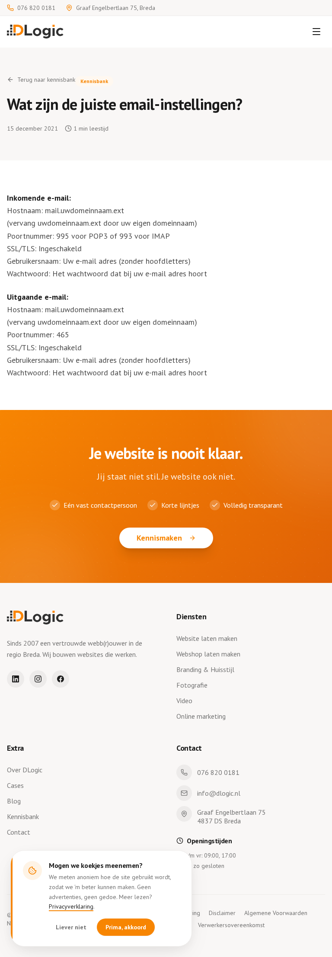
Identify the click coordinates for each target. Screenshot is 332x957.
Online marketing (201, 716)
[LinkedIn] (15, 679)
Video (184, 700)
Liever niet (71, 927)
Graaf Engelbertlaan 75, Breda (115, 8)
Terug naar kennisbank (46, 79)
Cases (15, 785)
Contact (18, 832)
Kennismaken (159, 538)
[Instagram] (38, 679)
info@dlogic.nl (218, 793)
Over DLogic (24, 769)
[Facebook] (60, 679)
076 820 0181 (36, 8)
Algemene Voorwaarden (275, 913)
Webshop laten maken (208, 654)
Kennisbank (23, 816)
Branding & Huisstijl (205, 669)
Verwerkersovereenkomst (231, 925)
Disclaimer (222, 913)
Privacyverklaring (71, 906)
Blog (14, 801)
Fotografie (192, 685)
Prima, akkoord (125, 927)
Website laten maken (206, 638)
